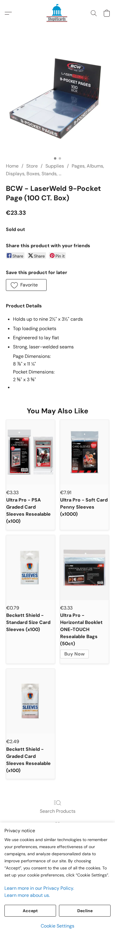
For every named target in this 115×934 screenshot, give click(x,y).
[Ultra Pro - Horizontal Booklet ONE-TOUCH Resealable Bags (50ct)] (84, 567)
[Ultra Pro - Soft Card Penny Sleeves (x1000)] (84, 452)
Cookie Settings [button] (57, 926)
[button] (57, 13)
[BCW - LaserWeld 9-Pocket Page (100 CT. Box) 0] (57, 101)
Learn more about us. (27, 895)
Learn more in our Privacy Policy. (39, 888)
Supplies (54, 166)
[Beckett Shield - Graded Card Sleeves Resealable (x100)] (30, 701)
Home (12, 166)
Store (32, 166)
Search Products (57, 811)
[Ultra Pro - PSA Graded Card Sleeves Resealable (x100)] (30, 452)
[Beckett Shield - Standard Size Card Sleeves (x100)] (30, 567)
